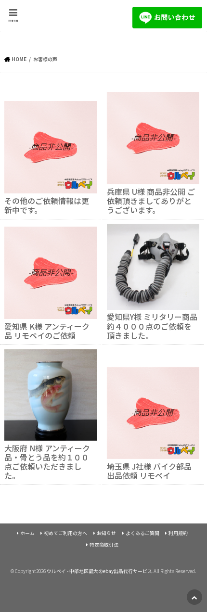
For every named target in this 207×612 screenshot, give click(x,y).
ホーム (27, 533)
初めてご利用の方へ (65, 533)
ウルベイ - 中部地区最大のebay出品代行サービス (99, 571)
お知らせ (106, 533)
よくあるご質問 (142, 533)
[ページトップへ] (194, 597)
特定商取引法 (104, 544)
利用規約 (178, 533)
